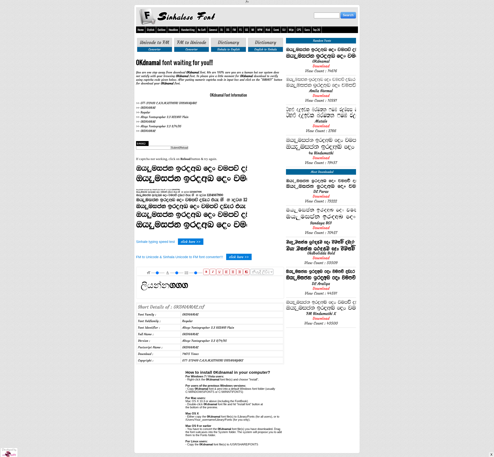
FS (240, 30)
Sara (307, 30)
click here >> (190, 241)
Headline (173, 30)
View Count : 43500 (321, 318)
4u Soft (202, 30)
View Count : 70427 (321, 227)
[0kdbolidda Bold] (321, 249)
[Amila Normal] (321, 87)
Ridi (268, 30)
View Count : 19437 (321, 158)
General (213, 30)
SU (284, 30)
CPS (299, 30)
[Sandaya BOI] (321, 219)
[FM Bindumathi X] (321, 310)
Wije (291, 30)
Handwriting (188, 30)
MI (252, 30)
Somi (276, 30)
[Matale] (321, 117)
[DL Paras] (321, 188)
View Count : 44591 (321, 288)
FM (234, 30)
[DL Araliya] (321, 280)
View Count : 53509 (321, 258)
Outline (161, 30)
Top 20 (316, 30)
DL (221, 30)
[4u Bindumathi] (321, 149)
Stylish (150, 30)
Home (141, 30)
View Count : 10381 (321, 95)
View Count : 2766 (321, 126)
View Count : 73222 (321, 196)
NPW (259, 30)
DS (227, 30)
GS (246, 30)
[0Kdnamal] (321, 58)
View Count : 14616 (321, 66)
